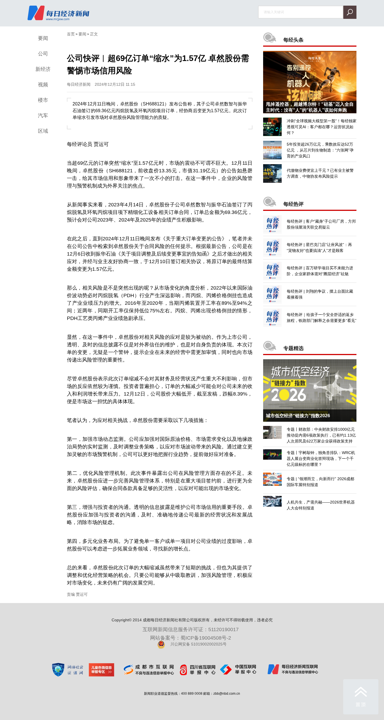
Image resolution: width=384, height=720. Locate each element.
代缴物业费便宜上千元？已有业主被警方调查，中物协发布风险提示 (320, 173)
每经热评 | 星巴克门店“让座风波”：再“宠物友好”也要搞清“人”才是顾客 (319, 247)
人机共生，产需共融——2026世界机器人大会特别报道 (321, 505)
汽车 (43, 115)
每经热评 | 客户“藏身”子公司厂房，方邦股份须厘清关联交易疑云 (321, 224)
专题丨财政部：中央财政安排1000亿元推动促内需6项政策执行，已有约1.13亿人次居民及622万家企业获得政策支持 (321, 435)
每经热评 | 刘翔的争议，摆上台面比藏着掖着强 (320, 294)
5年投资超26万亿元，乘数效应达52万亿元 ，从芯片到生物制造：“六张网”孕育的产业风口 (320, 150)
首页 (71, 34)
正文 (94, 34)
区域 (43, 131)
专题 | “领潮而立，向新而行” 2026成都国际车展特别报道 (320, 482)
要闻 (43, 38)
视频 (43, 84)
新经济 (43, 69)
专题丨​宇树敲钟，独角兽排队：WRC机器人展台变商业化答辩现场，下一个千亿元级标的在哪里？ (321, 458)
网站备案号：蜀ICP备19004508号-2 (192, 638)
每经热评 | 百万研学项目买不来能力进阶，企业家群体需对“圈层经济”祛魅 (320, 271)
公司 (43, 54)
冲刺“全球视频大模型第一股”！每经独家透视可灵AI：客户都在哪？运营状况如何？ (321, 127)
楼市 (43, 100)
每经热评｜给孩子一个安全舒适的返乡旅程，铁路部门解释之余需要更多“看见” (321, 317)
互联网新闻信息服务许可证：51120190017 (192, 629)
